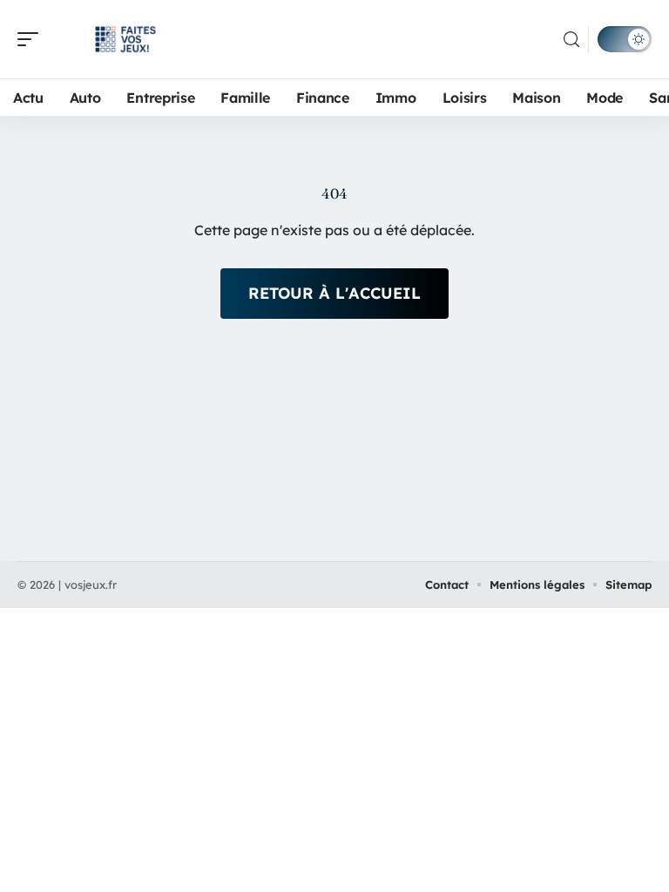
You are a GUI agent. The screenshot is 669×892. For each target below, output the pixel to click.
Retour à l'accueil (334, 293)
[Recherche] (571, 39)
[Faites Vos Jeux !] (125, 39)
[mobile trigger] (32, 39)
